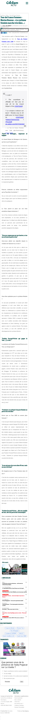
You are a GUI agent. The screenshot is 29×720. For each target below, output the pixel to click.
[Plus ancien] (1, 619)
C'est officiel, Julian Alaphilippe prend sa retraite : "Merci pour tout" (14, 613)
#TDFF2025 (18, 106)
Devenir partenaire (18, 698)
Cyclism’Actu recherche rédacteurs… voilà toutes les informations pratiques (14, 583)
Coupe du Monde (9, 628)
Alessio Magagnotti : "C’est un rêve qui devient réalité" (14, 600)
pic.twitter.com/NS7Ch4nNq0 (14, 124)
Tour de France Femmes (15, 15)
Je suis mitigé (7, 673)
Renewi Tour (20, 628)
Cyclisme (3, 15)
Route (7, 15)
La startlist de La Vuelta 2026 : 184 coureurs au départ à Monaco (14, 618)
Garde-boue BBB (21, 636)
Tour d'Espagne (14, 630)
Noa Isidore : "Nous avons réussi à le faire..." (14, 609)
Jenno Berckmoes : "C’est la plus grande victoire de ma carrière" (14, 604)
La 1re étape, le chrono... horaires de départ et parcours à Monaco (14, 595)
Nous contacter (17, 699)
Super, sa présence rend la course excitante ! (16, 671)
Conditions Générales (19, 705)
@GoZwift (8, 122)
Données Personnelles (19, 707)
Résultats (7, 681)
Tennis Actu (17, 701)
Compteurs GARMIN (10, 633)
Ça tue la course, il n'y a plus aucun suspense (16, 676)
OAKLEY (21, 633)
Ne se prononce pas (9, 678)
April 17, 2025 (9, 133)
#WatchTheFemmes (12, 119)
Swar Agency (25, 711)
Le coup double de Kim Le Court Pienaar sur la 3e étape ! (14, 588)
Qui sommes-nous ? (18, 703)
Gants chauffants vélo (8, 636)
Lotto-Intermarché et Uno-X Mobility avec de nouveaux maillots (14, 591)
